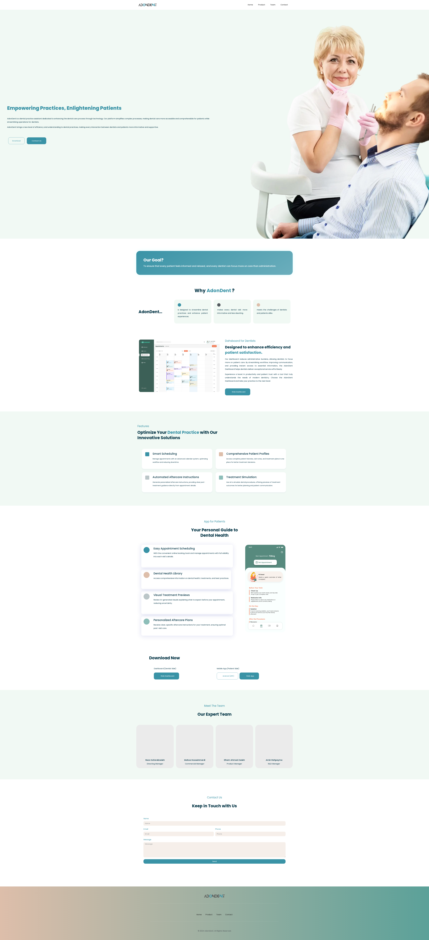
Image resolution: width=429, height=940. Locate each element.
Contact (284, 4)
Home (250, 4)
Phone (218, 829)
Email (145, 829)
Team (272, 4)
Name (146, 818)
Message (147, 839)
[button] (141, 365)
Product (261, 4)
